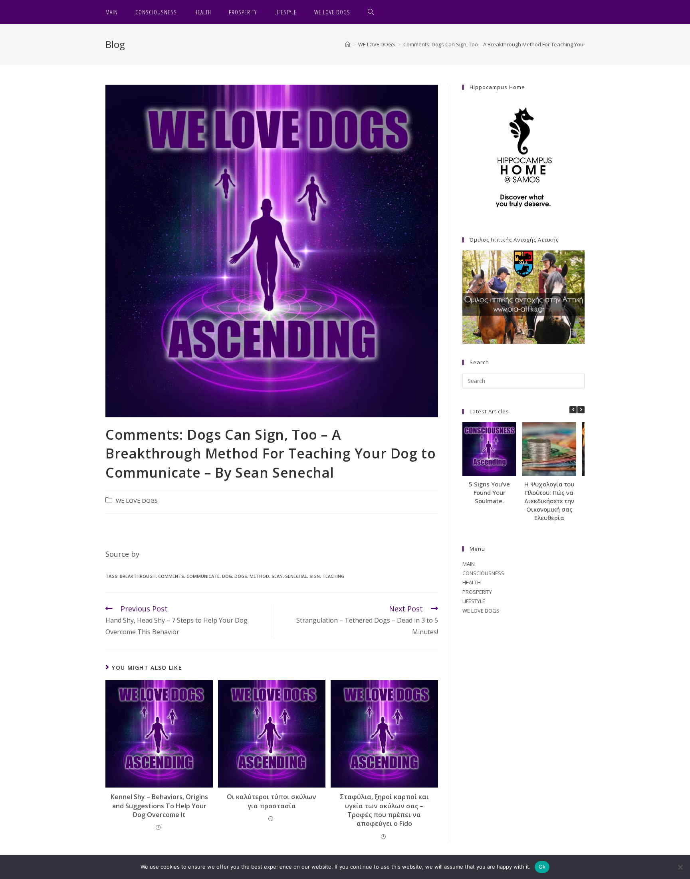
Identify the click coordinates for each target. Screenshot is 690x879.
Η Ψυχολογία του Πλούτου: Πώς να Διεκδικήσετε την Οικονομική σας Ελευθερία (549, 501)
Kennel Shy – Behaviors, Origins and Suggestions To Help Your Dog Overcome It (159, 805)
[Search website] (371, 12)
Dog (227, 576)
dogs (240, 576)
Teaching (333, 576)
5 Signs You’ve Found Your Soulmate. (489, 492)
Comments (171, 576)
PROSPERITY (477, 591)
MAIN (468, 563)
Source (117, 554)
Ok (542, 866)
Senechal (296, 576)
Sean (277, 576)
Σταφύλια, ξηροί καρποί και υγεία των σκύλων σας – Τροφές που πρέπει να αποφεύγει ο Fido (384, 810)
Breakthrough (138, 576)
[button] (581, 409)
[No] (680, 867)
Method (259, 576)
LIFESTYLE (473, 601)
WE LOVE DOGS (137, 500)
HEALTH (471, 582)
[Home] (347, 44)
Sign (314, 576)
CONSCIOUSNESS (483, 573)
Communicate (203, 576)
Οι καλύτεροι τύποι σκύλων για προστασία (271, 801)
